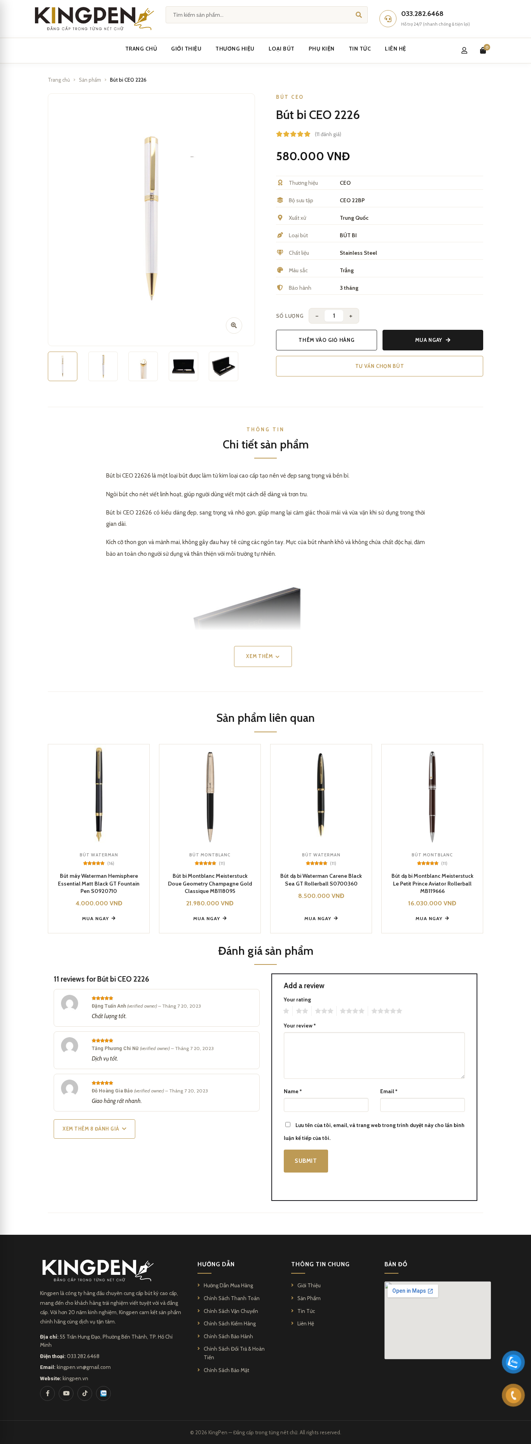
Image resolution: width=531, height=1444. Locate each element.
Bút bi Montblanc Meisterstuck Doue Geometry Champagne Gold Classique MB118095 (210, 883)
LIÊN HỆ (395, 48)
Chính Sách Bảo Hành (228, 1336)
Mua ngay (428, 340)
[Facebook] (47, 1393)
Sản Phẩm (309, 1298)
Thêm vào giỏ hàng (326, 340)
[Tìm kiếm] (359, 14)
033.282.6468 (83, 1356)
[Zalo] (103, 1393)
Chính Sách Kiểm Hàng (230, 1323)
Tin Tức (306, 1311)
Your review (300, 1025)
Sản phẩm (90, 80)
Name (293, 1091)
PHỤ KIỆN (322, 48)
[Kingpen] (93, 18)
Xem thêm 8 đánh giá (91, 1129)
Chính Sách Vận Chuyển (231, 1311)
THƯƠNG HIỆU (235, 48)
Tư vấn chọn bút (379, 366)
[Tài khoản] (464, 50)
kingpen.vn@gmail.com (84, 1367)
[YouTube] (66, 1393)
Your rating (297, 999)
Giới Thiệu (309, 1285)
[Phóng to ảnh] (234, 325)
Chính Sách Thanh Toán (232, 1298)
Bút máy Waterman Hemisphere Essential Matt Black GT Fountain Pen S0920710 (99, 883)
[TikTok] (84, 1393)
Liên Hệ (305, 1323)
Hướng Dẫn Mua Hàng (228, 1285)
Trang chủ (59, 80)
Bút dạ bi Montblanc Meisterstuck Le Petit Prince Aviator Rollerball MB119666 (432, 883)
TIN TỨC (360, 48)
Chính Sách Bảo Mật (226, 1370)
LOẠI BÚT (282, 48)
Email (388, 1091)
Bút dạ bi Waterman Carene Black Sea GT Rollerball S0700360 (321, 879)
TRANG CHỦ (141, 48)
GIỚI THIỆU (186, 48)
